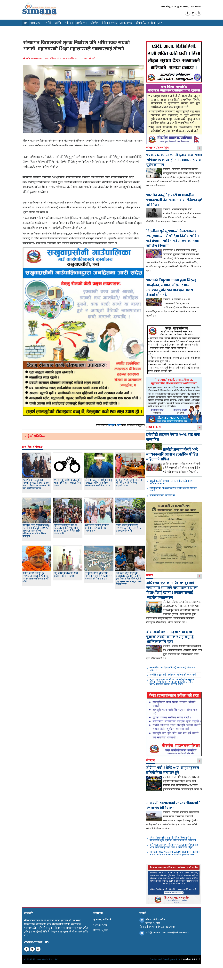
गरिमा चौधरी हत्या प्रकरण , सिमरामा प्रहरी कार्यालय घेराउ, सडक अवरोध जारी (129, 528)
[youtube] (198, 12)
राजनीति (47, 23)
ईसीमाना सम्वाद (109, 23)
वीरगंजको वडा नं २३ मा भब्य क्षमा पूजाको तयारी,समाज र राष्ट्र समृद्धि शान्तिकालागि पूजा (170, 637)
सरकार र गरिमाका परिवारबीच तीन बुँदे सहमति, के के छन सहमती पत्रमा (129, 483)
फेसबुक (111, 425)
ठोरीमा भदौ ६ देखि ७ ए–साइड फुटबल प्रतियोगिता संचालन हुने (172, 770)
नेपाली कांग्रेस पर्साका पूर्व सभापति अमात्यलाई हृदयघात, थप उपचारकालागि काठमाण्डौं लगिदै (36, 577)
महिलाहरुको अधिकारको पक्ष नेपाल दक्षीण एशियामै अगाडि (173, 489)
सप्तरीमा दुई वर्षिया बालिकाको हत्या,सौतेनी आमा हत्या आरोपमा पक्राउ (67, 483)
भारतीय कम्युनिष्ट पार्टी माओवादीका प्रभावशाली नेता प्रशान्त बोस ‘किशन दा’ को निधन (174, 200)
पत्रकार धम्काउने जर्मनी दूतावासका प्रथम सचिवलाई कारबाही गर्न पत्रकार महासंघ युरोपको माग (174, 160)
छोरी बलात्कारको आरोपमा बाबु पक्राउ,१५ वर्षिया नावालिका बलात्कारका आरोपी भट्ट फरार (98, 483)
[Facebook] (187, 12)
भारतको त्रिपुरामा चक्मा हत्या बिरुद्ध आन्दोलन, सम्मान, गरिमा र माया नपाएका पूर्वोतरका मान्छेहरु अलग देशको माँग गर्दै (171, 287)
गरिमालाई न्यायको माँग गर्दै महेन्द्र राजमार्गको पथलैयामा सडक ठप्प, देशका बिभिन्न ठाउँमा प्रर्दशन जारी (67, 529)
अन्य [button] (160, 23)
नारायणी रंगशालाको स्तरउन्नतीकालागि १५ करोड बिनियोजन (173, 805)
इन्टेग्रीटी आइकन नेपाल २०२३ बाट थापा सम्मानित (173, 437)
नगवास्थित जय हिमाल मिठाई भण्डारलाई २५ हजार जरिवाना (172, 668)
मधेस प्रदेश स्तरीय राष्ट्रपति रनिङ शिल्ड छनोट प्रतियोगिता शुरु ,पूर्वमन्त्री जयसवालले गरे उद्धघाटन (173, 839)
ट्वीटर (118, 425)
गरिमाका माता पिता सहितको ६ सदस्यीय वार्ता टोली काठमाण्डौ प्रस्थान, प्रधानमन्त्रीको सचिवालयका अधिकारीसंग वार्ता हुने (36, 530)
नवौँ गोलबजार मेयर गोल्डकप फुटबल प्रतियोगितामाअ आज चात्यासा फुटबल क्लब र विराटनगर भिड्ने (174, 846)
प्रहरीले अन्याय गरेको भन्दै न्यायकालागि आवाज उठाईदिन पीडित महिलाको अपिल (172, 454)
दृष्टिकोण (94, 23)
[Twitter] (193, 12)
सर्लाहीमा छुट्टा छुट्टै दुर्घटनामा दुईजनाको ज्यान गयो (173, 675)
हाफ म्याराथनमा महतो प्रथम (162, 495)
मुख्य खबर (35, 23)
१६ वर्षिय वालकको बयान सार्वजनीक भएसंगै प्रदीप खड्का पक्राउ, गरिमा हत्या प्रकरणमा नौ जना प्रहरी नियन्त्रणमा (36, 484)
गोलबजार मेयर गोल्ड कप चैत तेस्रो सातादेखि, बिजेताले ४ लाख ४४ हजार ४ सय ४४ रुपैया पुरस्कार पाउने (174, 853)
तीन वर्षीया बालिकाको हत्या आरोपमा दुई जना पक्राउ (66, 574)
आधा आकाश (126, 23)
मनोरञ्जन (69, 23)
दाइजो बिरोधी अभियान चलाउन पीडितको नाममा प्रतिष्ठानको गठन (171, 482)
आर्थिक (58, 23)
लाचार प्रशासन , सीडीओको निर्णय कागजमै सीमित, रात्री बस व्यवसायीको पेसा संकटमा (98, 576)
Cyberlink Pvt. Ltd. (190, 959)
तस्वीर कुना (81, 23)
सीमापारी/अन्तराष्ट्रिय (145, 23)
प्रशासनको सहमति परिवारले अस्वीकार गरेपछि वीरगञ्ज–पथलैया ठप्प (97, 528)
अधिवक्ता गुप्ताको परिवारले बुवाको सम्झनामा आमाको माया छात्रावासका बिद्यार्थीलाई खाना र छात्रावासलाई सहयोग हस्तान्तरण (172, 590)
